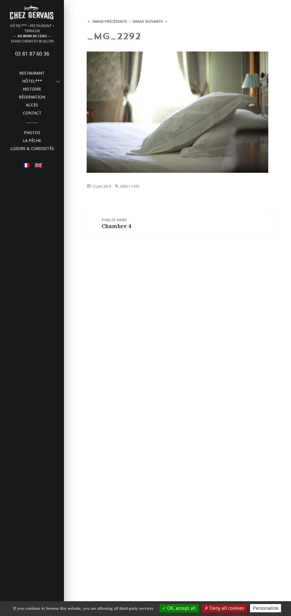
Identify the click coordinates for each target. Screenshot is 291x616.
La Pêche (32, 140)
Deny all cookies (226, 608)
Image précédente (109, 21)
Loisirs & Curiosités (32, 148)
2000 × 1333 (129, 186)
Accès (32, 105)
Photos (32, 132)
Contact (32, 113)
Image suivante (147, 21)
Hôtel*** (32, 81)
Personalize (265, 608)
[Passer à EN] (38, 164)
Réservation (32, 97)
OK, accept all (181, 608)
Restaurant (32, 73)
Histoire (32, 89)
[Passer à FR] (26, 164)
